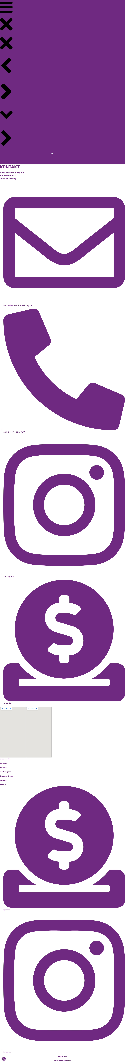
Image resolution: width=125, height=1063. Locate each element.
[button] (3, 1059)
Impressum (62, 1056)
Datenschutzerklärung (62, 1060)
